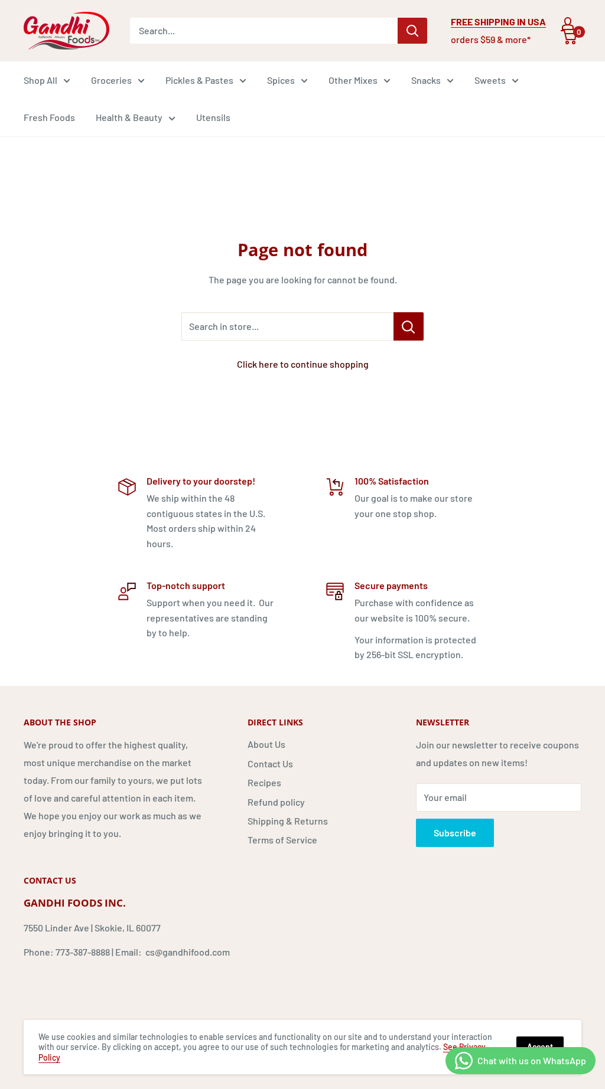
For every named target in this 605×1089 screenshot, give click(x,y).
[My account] (568, 23)
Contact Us (270, 763)
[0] (569, 37)
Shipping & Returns (288, 820)
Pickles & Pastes (199, 80)
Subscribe (455, 832)
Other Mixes (353, 80)
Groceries (111, 80)
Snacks (426, 80)
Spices (281, 80)
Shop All (40, 80)
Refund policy (276, 801)
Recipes (264, 782)
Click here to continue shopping (303, 363)
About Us (266, 744)
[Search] (412, 31)
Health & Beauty (129, 117)
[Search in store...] (408, 326)
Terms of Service (282, 839)
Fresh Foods (49, 117)
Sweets (490, 80)
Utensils (213, 117)
